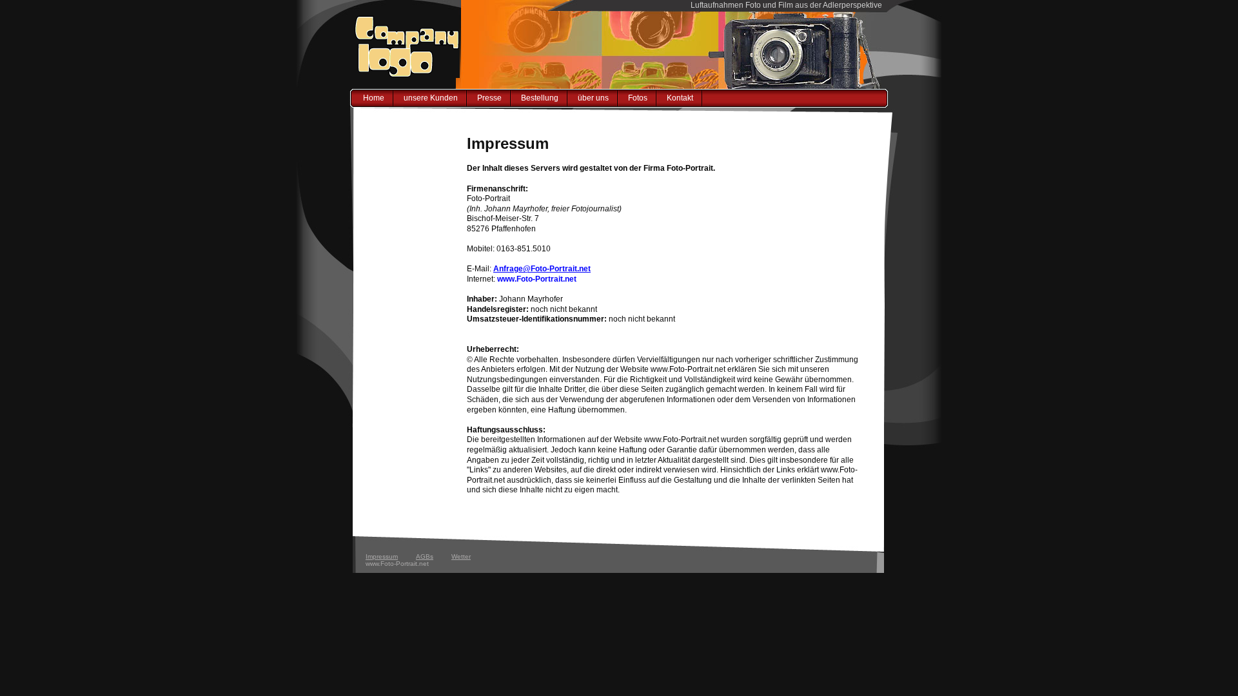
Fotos (637, 97)
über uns (593, 97)
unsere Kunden (431, 97)
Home (373, 97)
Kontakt (680, 97)
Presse (489, 97)
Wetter (461, 556)
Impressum (382, 556)
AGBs (424, 556)
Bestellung (539, 97)
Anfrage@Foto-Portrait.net (542, 268)
